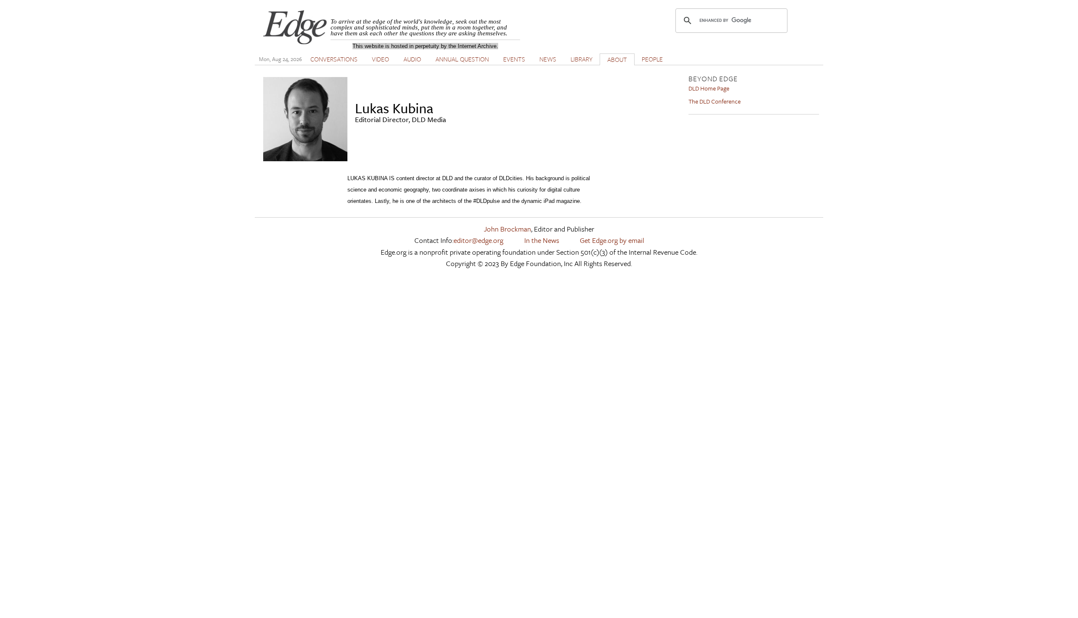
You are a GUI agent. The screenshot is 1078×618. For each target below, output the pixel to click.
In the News (541, 240)
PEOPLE (652, 59)
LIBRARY (581, 59)
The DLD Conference (714, 101)
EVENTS (514, 59)
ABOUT (617, 59)
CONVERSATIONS (334, 59)
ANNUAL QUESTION (462, 59)
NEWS (547, 59)
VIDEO (380, 59)
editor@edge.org (478, 240)
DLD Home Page (708, 88)
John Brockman (507, 229)
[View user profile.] (305, 158)
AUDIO (412, 59)
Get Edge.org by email (612, 240)
